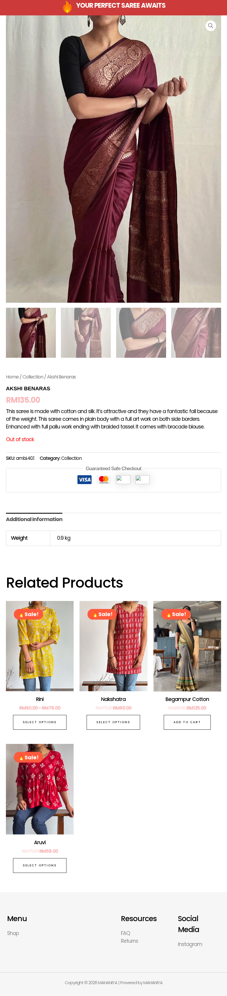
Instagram (190, 944)
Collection (32, 376)
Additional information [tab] (34, 519)
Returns (129, 941)
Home (12, 376)
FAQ (125, 933)
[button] (210, 25)
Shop (13, 933)
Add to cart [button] (187, 722)
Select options (40, 722)
